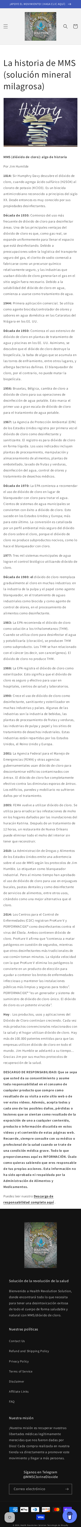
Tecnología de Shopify (57, 1525)
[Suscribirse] (67, 1489)
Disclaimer (16, 1381)
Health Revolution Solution (33, 1525)
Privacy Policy (19, 1361)
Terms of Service (21, 1371)
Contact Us (17, 1341)
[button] (6, 26)
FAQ (12, 1402)
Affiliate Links (19, 1391)
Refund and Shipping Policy (29, 1351)
